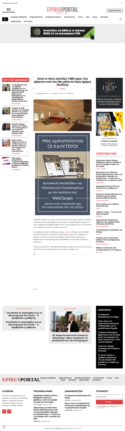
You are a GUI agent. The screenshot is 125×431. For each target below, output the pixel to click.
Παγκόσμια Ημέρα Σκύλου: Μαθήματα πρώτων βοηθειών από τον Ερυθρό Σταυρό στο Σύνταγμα (108, 163)
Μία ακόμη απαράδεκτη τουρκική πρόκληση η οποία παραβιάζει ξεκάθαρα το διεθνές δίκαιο (20, 162)
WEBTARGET (77, 428)
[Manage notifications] (4, 427)
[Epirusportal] (62, 10)
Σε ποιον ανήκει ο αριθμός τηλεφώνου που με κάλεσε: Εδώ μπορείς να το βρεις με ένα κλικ (108, 360)
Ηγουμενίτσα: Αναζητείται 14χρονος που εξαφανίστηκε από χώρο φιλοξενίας (108, 222)
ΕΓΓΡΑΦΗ (108, 402)
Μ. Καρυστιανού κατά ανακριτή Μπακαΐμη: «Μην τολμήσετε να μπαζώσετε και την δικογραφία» (70, 338)
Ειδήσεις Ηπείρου (102, 200)
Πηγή (35, 289)
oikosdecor (67, 232)
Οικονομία (16, 119)
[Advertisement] (62, 57)
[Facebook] (117, 3)
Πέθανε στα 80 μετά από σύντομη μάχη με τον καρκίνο (108, 249)
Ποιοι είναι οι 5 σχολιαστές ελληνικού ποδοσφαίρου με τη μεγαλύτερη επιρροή (108, 324)
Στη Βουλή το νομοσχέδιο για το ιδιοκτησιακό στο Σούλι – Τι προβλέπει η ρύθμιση (23, 325)
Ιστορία (98, 234)
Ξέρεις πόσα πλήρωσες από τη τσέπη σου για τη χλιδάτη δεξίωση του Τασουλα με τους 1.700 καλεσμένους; (19, 145)
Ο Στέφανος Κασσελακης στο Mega (108, 315)
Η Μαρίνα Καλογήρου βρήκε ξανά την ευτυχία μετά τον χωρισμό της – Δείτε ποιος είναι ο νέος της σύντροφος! (109, 337)
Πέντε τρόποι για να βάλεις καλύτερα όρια (107, 205)
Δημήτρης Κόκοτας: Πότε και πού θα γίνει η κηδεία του (108, 187)
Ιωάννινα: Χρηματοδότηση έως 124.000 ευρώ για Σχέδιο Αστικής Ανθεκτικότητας (109, 196)
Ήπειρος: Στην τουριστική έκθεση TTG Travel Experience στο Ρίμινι (108, 240)
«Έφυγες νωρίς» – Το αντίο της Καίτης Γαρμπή (109, 213)
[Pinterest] (44, 97)
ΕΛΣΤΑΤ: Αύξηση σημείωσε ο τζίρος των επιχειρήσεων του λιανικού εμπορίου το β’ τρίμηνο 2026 (19, 128)
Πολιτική (16, 103)
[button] (120, 19)
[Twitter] (121, 3)
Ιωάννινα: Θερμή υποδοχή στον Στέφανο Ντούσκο (109, 348)
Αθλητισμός (68, 410)
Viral (62, 89)
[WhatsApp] (48, 97)
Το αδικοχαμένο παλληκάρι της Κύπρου (109, 231)
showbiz (99, 216)
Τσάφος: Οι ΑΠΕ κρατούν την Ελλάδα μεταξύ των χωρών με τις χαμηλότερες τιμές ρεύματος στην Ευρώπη (20, 112)
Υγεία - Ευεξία (101, 168)
